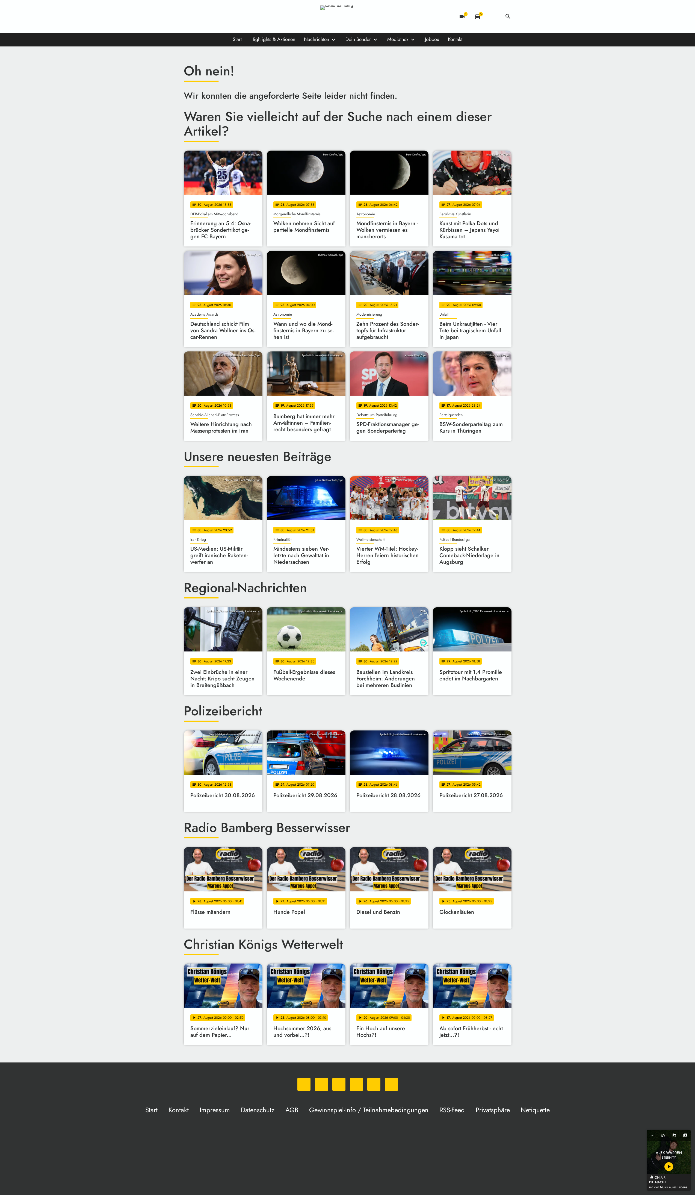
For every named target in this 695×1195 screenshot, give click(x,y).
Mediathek (398, 39)
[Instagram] (211, 16)
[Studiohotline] (243, 16)
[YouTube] (222, 16)
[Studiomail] (232, 16)
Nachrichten (316, 39)
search (508, 16)
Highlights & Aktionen (272, 39)
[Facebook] (200, 16)
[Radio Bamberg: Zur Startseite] (347, 16)
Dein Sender (358, 39)
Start (237, 39)
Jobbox (432, 39)
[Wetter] (492, 16)
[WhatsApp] (189, 16)
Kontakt (455, 39)
